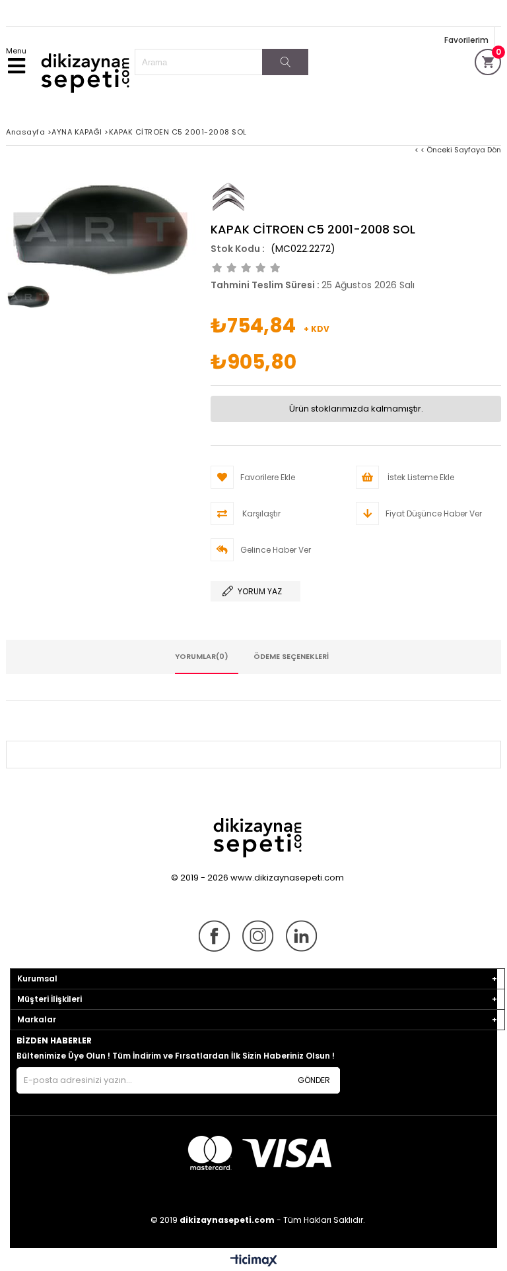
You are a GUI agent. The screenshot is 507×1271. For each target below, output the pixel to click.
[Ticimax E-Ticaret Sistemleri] (253, 1261)
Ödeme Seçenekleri (291, 656)
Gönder (314, 1080)
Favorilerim (466, 40)
